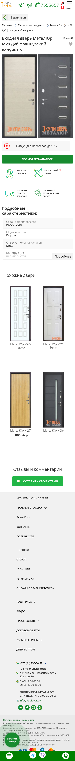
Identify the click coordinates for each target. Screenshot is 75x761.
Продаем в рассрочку (31, 507)
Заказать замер (12, 740)
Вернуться (18, 17)
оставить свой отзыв (40, 481)
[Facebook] (25, 707)
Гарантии (23, 569)
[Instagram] (31, 707)
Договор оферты (28, 630)
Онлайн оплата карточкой (35, 588)
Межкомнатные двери (32, 498)
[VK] (18, 707)
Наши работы (26, 601)
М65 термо (20, 346)
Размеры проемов (29, 640)
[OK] (38, 707)
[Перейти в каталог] (9, 755)
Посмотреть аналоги (37, 159)
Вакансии (23, 517)
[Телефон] (65, 755)
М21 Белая (53, 346)
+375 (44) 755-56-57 (31, 663)
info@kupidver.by (30, 700)
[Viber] (29, 6)
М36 (53, 430)
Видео (20, 611)
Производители (27, 621)
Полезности (25, 536)
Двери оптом (25, 649)
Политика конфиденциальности (18, 720)
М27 (20, 430)
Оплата (21, 559)
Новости (22, 550)
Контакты (23, 527)
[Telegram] (21, 5)
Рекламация (25, 578)
